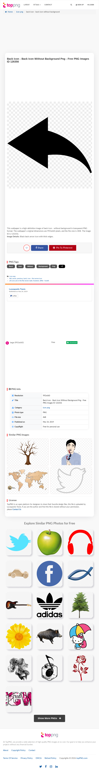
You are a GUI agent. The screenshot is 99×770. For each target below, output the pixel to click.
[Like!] (26, 248)
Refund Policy (50, 758)
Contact (48, 5)
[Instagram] (51, 767)
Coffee (14, 296)
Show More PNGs (48, 718)
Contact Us (16, 509)
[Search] (71, 4)
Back (11, 266)
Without (30, 266)
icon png (19, 12)
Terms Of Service (10, 758)
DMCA (39, 758)
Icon (20, 266)
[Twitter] (40, 767)
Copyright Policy (18, 750)
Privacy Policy (27, 758)
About (5, 750)
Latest (27, 5)
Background (43, 266)
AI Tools (36, 5)
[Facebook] (46, 767)
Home (10, 12)
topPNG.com (81, 758)
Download (73, 342)
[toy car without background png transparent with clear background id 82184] (18, 573)
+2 (62, 266)
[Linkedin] (56, 767)
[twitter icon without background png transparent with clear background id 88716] (18, 542)
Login (91, 5)
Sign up (80, 5)
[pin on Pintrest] (28, 532)
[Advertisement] (49, 35)
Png (53, 266)
